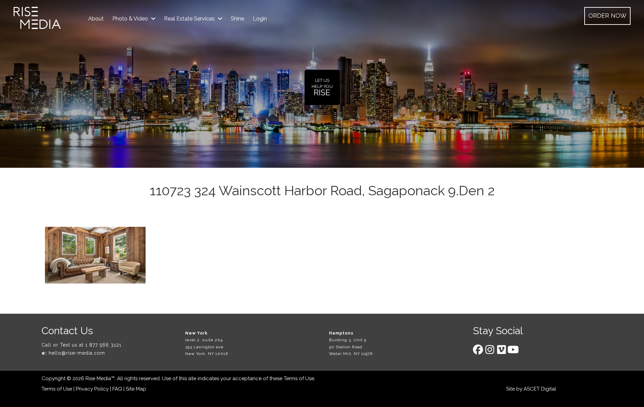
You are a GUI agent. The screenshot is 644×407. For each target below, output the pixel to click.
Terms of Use (299, 378)
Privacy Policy (92, 389)
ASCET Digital (540, 389)
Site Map (136, 389)
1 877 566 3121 (103, 345)
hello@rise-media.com (77, 353)
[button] (607, 16)
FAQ (117, 389)
